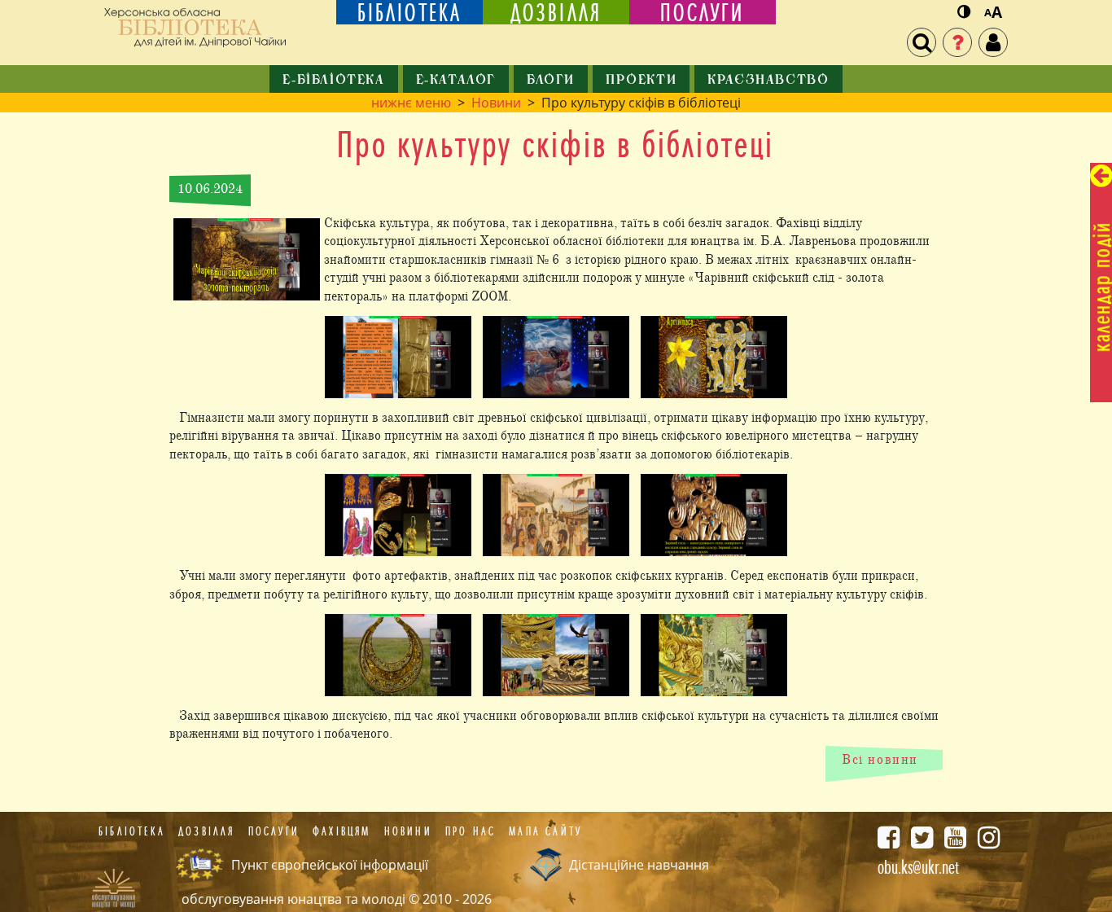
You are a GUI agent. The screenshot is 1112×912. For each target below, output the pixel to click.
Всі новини (880, 760)
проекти (641, 80)
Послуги (274, 831)
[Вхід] (993, 42)
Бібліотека (132, 831)
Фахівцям (342, 831)
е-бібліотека (333, 80)
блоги (551, 80)
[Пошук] (921, 42)
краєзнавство (768, 80)
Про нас (470, 831)
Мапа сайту (545, 831)
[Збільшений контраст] (963, 12)
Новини (496, 103)
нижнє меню (411, 103)
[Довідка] (957, 42)
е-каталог (456, 80)
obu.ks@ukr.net (918, 867)
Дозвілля (206, 831)
